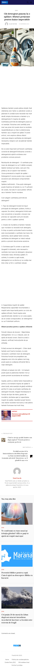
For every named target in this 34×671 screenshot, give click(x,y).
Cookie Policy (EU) (10, 662)
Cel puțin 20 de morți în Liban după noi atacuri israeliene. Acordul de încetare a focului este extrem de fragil (16, 618)
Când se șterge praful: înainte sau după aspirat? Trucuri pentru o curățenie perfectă (20, 440)
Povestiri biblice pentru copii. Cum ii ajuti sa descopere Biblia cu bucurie (17, 575)
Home (7, 659)
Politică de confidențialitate (20, 659)
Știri (16, 10)
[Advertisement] (17, 87)
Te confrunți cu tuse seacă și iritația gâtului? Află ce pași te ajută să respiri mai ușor (15, 533)
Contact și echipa (17, 665)
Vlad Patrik (13, 24)
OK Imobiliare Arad (23, 662)
